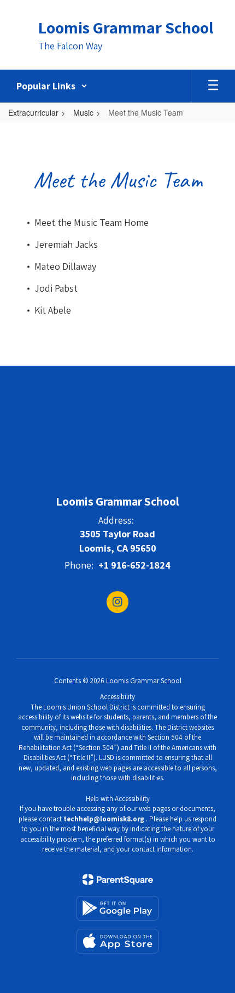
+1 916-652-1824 (134, 565)
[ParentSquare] (118, 879)
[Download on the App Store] (117, 941)
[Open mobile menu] (213, 86)
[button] (51, 86)
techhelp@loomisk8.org (103, 819)
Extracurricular (33, 112)
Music (83, 112)
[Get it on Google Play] (117, 908)
